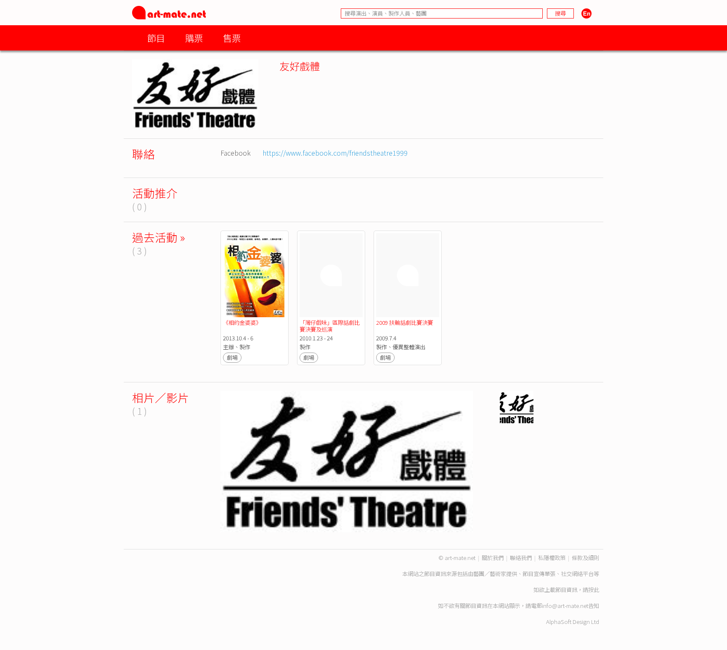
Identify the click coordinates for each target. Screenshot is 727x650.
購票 (194, 37)
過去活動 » (158, 237)
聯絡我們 (521, 558)
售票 (232, 37)
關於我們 (493, 558)
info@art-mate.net (565, 606)
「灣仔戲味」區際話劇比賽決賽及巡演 (330, 325)
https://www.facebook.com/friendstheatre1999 (335, 153)
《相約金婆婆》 (242, 322)
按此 (593, 590)
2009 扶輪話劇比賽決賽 (404, 322)
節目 (156, 37)
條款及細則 (585, 558)
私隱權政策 (551, 558)
